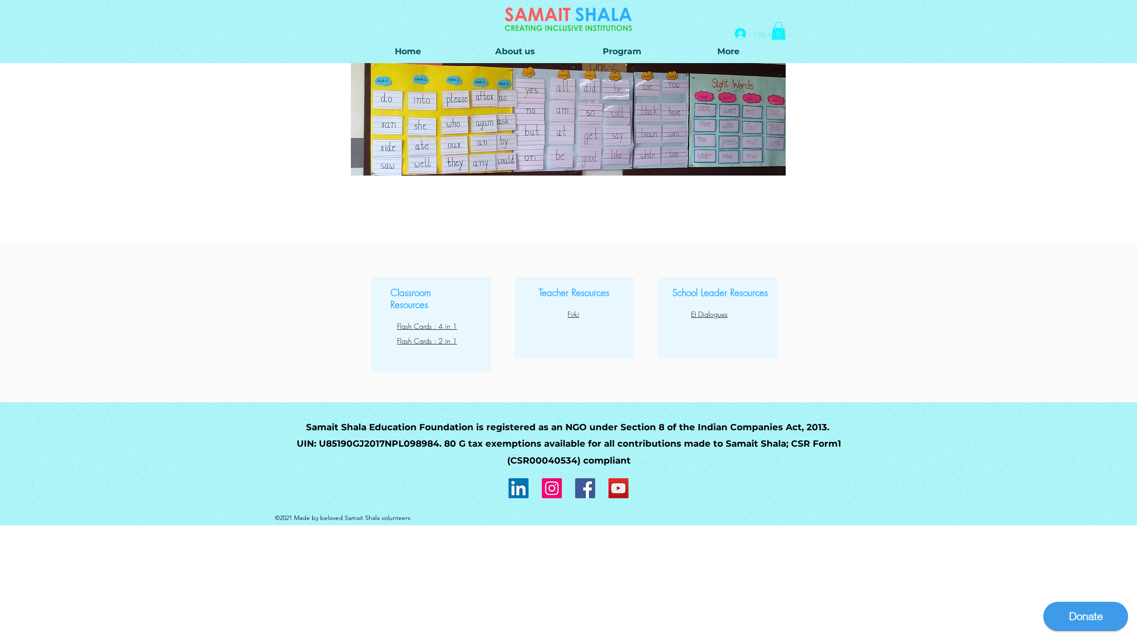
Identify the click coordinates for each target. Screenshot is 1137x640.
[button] (621, 51)
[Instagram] (552, 488)
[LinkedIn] (519, 488)
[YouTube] (618, 488)
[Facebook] (585, 488)
